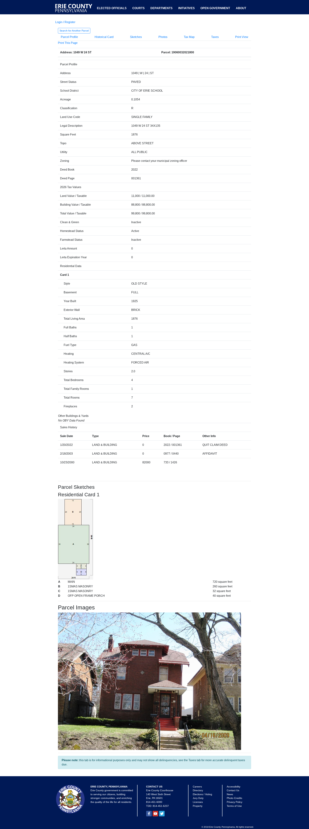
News (230, 794)
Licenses (198, 802)
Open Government (215, 8)
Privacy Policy (234, 802)
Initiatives (186, 8)
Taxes (215, 36)
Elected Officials (112, 8)
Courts (138, 8)
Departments (161, 8)
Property (197, 805)
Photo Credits (234, 798)
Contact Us (233, 790)
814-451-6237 (161, 805)
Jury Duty (198, 798)
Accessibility (233, 786)
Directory (198, 790)
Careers (197, 786)
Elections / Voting (202, 794)
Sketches (136, 36)
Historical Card (104, 36)
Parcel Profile (69, 36)
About (241, 8)
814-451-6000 (154, 802)
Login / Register (65, 22)
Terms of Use (234, 805)
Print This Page (68, 42)
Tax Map (189, 36)
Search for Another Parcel (74, 30)
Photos (162, 36)
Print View (241, 36)
